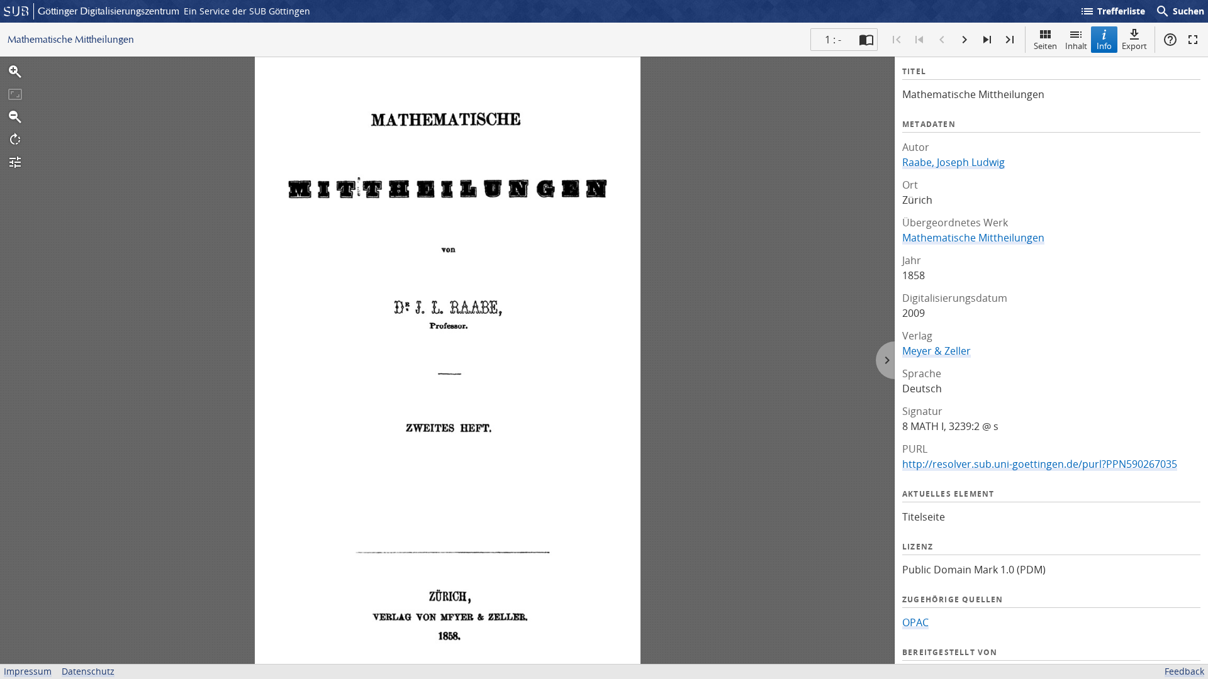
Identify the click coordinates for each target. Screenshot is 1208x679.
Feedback (1184, 671)
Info (1104, 46)
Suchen (1179, 11)
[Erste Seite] (896, 39)
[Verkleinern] (15, 117)
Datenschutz (88, 671)
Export (1134, 46)
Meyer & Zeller (936, 351)
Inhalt (1076, 46)
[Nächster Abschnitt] (987, 39)
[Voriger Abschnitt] (919, 39)
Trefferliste (1112, 11)
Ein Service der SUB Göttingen (247, 11)
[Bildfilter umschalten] (15, 162)
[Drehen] (15, 139)
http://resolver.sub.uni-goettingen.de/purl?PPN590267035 (1039, 464)
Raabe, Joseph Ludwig (953, 162)
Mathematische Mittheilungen (973, 238)
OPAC (915, 622)
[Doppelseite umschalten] (866, 39)
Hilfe (1170, 39)
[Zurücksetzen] (15, 94)
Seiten (1045, 46)
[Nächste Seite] (964, 39)
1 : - (833, 40)
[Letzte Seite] (1009, 39)
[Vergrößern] (15, 71)
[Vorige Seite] (942, 39)
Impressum (28, 671)
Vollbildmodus (1193, 39)
